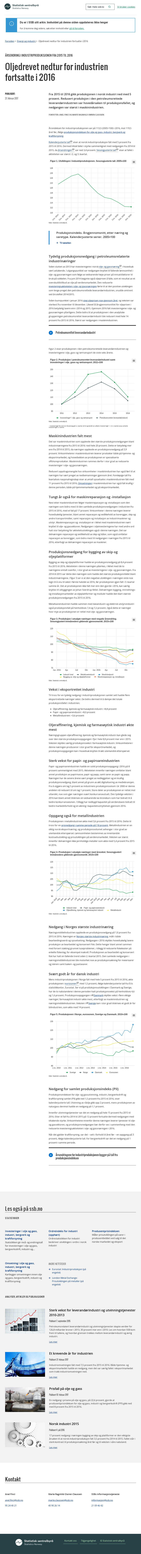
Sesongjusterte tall (106, 150)
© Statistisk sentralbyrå (112, 1540)
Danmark (98, 995)
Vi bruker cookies (126, 6)
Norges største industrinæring (92, 936)
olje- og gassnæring (109, 266)
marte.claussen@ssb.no (60, 1500)
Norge (85, 1072)
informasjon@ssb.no (102, 1500)
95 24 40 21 (11, 1505)
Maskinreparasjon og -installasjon (111, 677)
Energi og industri (26, 41)
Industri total (68, 675)
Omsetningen (85, 483)
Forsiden (9, 41)
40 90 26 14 (54, 1505)
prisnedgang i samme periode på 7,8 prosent (84, 825)
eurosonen (70, 983)
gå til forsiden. (76, 28)
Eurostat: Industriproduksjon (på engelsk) (69, 1271)
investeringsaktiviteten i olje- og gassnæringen (73, 286)
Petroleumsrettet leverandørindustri (114, 418)
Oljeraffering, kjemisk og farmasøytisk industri (85, 910)
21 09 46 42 (97, 1505)
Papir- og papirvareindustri (94, 908)
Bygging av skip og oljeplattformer (76, 677)
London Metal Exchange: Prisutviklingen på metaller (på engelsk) (68, 1281)
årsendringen (65, 150)
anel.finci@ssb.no (14, 1500)
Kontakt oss (70, 1540)
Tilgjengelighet (88, 1540)
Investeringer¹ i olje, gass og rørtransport (76, 418)
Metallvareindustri (88, 675)
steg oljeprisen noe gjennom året (100, 300)
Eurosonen (113, 1072)
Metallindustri (116, 910)
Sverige (92, 1003)
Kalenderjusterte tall (59, 142)
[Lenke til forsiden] (21, 6)
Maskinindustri (107, 675)
